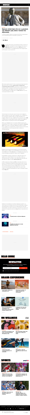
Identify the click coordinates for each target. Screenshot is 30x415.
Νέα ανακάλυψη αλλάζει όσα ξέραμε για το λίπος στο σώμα (21, 332)
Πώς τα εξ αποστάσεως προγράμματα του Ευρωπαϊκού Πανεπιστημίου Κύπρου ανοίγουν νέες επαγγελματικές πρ (7, 309)
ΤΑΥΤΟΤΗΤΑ (8, 406)
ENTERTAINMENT (5, 231)
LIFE (10, 215)
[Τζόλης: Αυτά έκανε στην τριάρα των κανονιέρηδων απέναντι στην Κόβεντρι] (8, 367)
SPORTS (6, 360)
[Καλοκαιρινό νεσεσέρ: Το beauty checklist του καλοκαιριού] (22, 284)
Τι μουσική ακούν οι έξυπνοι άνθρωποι (17, 216)
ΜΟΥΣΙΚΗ (3, 27)
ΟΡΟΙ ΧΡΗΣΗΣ (18, 406)
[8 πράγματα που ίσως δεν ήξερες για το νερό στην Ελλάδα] (22, 301)
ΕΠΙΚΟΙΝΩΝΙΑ (3, 406)
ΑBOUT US (13, 406)
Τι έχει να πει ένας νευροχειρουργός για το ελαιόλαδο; (7, 350)
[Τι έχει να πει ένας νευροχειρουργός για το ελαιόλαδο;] (8, 343)
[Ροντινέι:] (22, 385)
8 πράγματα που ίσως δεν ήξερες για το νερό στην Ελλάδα (21, 308)
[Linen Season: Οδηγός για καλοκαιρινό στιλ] (8, 284)
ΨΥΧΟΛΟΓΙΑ (4, 330)
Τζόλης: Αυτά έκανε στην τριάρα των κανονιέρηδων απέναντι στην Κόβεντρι (7, 375)
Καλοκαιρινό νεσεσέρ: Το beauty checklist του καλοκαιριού (21, 291)
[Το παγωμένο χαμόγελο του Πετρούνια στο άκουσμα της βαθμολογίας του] (22, 367)
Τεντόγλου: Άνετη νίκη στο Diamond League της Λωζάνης (7, 393)
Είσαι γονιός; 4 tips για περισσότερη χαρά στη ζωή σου (21, 350)
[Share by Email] (7, 40)
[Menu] (1, 5)
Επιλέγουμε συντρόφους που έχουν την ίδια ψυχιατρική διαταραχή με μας (8, 332)
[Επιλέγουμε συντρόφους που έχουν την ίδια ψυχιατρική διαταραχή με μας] (8, 325)
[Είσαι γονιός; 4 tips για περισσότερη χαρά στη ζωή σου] (22, 343)
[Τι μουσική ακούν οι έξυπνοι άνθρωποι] (5, 216)
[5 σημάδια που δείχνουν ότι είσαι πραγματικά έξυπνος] (5, 224)
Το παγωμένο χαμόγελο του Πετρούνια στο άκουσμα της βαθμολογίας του (21, 375)
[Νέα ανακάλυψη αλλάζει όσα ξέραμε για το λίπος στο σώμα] (22, 325)
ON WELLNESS (9, 318)
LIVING (17, 348)
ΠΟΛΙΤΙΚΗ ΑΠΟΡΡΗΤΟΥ (25, 406)
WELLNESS (17, 330)
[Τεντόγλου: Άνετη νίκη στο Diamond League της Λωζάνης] (8, 385)
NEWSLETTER (21, 408)
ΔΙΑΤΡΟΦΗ (4, 348)
